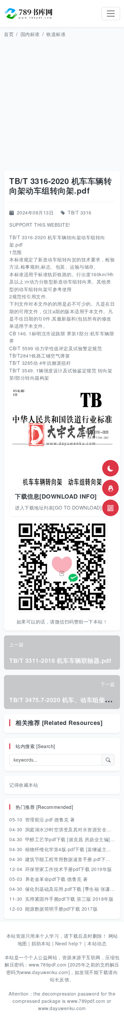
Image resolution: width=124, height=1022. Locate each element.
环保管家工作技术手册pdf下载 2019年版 (68, 869)
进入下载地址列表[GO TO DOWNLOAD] (58, 507)
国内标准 (30, 34)
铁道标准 (55, 34)
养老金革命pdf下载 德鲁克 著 (56, 879)
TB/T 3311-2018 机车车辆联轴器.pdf (60, 660)
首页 (9, 34)
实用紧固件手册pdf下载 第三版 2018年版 (69, 898)
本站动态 (96, 943)
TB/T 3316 (80, 212)
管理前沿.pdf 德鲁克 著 (50, 819)
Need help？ (69, 943)
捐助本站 (41, 943)
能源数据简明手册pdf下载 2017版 (61, 908)
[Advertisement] (62, 104)
